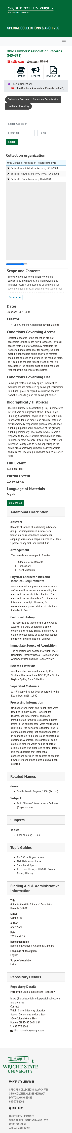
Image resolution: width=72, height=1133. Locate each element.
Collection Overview (18, 99)
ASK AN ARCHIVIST (19, 1128)
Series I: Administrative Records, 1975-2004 (34, 168)
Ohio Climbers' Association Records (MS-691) (31, 162)
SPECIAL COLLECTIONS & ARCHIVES (28, 1120)
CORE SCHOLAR (17, 1124)
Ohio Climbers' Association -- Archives (37, 803)
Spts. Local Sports (27, 865)
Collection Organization (45, 99)
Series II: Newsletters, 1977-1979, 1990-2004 (35, 173)
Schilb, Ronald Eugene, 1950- (32, 791)
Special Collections (22, 84)
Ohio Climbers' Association (28, 324)
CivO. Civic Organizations (30, 857)
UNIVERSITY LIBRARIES (21, 1116)
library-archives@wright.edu (29, 1030)
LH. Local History (26, 869)
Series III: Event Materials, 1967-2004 (31, 179)
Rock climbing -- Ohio (28, 835)
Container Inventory (18, 106)
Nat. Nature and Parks (29, 861)
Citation (21, 76)
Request (35, 76)
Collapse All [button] (15, 503)
